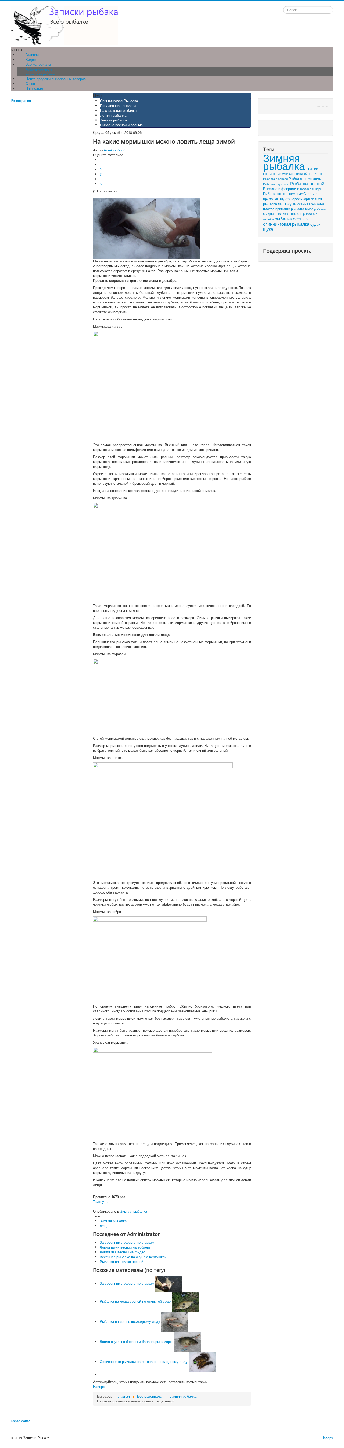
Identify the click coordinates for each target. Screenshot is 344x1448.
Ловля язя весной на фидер (122, 1251)
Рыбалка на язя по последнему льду (130, 1321)
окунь (291, 204)
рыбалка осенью (291, 218)
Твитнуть (100, 1201)
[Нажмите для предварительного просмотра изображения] (146, 228)
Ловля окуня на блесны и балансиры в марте (136, 1341)
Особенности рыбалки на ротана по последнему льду (144, 1361)
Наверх (99, 1386)
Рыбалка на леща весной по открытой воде (135, 1301)
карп (307, 199)
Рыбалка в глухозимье (305, 178)
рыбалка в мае (302, 209)
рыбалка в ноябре (289, 214)
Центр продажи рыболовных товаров (56, 78)
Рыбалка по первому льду (283, 193)
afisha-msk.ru (322, 107)
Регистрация (21, 100)
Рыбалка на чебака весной (121, 1261)
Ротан (318, 174)
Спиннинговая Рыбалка (119, 100)
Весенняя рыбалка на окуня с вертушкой (133, 1256)
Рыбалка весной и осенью (121, 124)
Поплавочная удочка (277, 173)
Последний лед (303, 173)
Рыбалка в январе (309, 189)
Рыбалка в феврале (280, 188)
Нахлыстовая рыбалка (118, 110)
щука (268, 229)
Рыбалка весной (307, 183)
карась (297, 199)
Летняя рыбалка (113, 115)
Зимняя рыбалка (113, 120)
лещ (103, 1225)
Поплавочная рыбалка (118, 105)
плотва (269, 208)
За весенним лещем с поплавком (127, 1242)
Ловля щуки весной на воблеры (125, 1247)
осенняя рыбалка (310, 204)
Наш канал (34, 88)
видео (285, 198)
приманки (283, 208)
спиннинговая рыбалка (286, 224)
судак (315, 224)
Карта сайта (20, 1421)
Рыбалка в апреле (276, 178)
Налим (313, 168)
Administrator (114, 150)
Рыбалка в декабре (276, 184)
